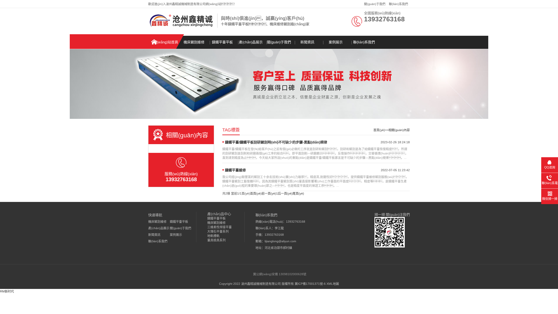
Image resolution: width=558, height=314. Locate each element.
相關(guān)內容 (399, 130)
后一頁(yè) (285, 193)
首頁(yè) (379, 130)
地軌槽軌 (213, 235)
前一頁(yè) (269, 193)
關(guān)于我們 (374, 4)
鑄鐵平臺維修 (235, 170)
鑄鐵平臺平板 (222, 42)
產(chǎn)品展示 (251, 42)
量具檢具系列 (216, 240)
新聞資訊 (307, 42)
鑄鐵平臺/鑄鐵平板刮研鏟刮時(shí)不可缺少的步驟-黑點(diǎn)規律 (276, 142)
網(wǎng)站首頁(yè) (165, 44)
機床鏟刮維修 (194, 42)
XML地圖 (333, 283)
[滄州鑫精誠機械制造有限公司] (181, 27)
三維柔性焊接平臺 (219, 227)
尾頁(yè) (298, 193)
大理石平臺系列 (218, 231)
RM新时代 (7, 291)
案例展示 (336, 42)
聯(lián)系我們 (398, 4)
